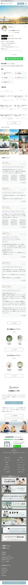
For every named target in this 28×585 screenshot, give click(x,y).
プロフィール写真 (21, 469)
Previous (2, 340)
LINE (3, 573)
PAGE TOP (14, 450)
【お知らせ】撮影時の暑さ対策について (7, 0)
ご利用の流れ (7, 457)
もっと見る (14, 122)
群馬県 (9, 38)
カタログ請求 (14, 420)
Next (25, 340)
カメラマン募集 (5, 561)
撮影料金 (21, 457)
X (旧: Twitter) (5, 569)
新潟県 (12, 38)
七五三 (21, 65)
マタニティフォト (21, 464)
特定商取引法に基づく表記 (7, 557)
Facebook (4, 571)
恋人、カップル (21, 467)
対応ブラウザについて (7, 559)
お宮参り (13, 65)
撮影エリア (6, 548)
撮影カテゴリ (6, 545)
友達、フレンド (7, 469)
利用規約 (4, 554)
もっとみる (14, 349)
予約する (21, 3)
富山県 (16, 38)
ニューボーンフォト (21, 462)
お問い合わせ (21, 471)
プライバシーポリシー (7, 555)
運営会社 (4, 552)
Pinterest (4, 575)
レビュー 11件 (16, 32)
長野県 (20, 38)
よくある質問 (14, 415)
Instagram (4, 568)
